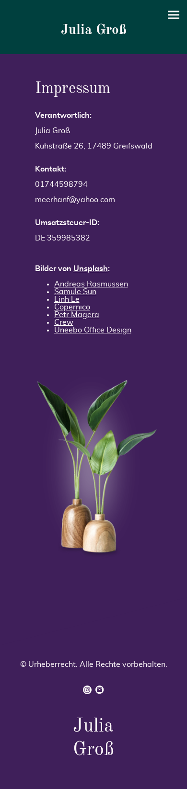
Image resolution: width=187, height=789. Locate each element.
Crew (63, 322)
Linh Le (67, 299)
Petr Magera (76, 315)
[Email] (99, 690)
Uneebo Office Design (92, 330)
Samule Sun (75, 292)
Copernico (72, 307)
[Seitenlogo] (94, 42)
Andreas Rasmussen (91, 284)
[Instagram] (87, 690)
